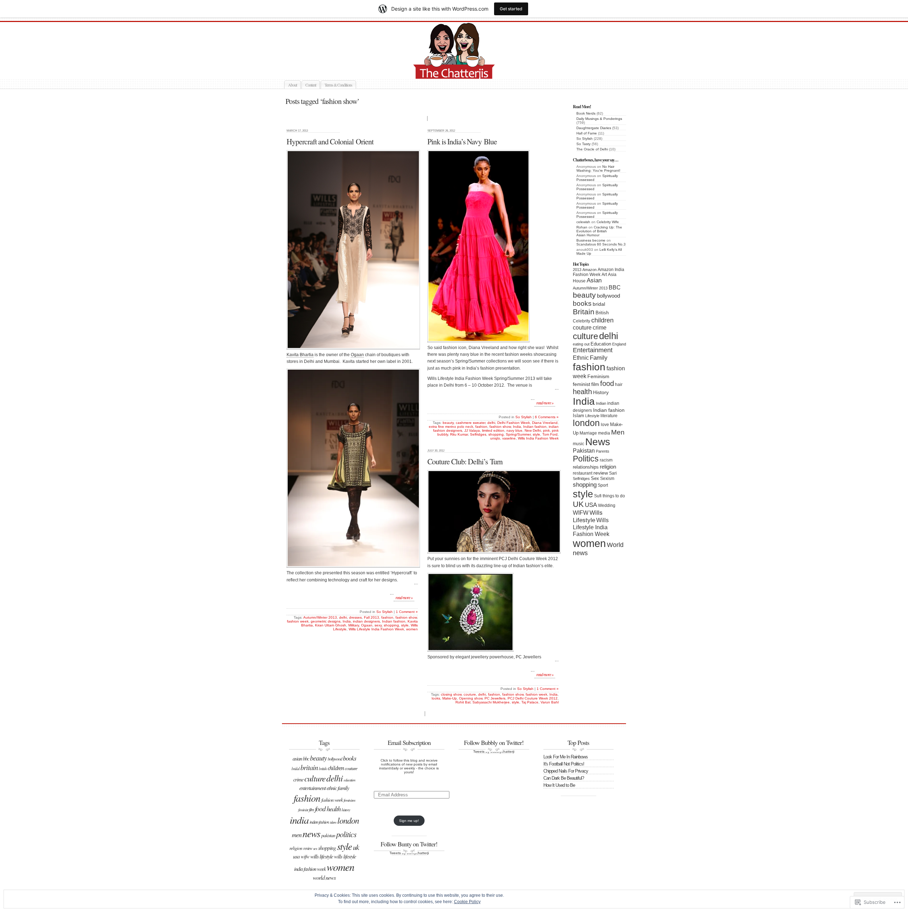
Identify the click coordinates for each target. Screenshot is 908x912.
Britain (583, 312)
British (602, 312)
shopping (585, 484)
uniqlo (495, 438)
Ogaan (357, 354)
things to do (614, 495)
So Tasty (583, 144)
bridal (599, 304)
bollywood (608, 296)
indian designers (366, 621)
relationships (586, 467)
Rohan (581, 227)
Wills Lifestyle (588, 516)
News (597, 441)
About (292, 85)
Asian (594, 280)
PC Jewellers (495, 698)
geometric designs (325, 621)
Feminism (598, 376)
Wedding (606, 505)
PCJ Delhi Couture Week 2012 (533, 698)
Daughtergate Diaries (593, 128)
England (619, 344)
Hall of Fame (586, 133)
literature (609, 415)
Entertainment (593, 350)
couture (582, 327)
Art (604, 274)
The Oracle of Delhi (592, 149)
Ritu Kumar (459, 434)
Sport (603, 485)
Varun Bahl (550, 702)
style (583, 493)
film (595, 384)
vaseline (509, 438)
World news (324, 877)
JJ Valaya (472, 430)
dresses (355, 617)
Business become (590, 240)
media (604, 433)
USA (591, 505)
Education (601, 344)
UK (578, 504)
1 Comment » (407, 612)
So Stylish (584, 138)
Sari (613, 473)
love (605, 424)
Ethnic (581, 357)
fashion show (406, 617)
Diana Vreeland (545, 423)
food (607, 383)
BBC (615, 287)
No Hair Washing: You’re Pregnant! (598, 168)
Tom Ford (550, 434)
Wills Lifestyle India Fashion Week (591, 527)
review (600, 473)
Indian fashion (609, 410)
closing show (451, 694)
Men (618, 432)
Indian (601, 403)
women (589, 543)
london (586, 423)
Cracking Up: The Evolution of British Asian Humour (599, 231)
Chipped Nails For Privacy (565, 771)
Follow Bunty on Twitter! (409, 844)
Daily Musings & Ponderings (599, 119)
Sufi (598, 496)
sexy (378, 625)
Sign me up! (409, 821)
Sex (595, 478)
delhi (608, 336)
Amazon (589, 269)
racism (606, 460)
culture (585, 336)
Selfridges (581, 478)
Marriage (588, 433)
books (582, 303)
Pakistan (584, 451)
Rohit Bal (462, 702)
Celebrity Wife (608, 222)
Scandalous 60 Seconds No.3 (601, 244)
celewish (583, 222)
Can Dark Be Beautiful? (563, 778)
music (578, 444)
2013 (577, 269)
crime (600, 327)
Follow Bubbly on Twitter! (494, 742)
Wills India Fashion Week (538, 438)
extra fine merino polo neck (451, 427)
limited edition (493, 430)
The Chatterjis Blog (462, 70)
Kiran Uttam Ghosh (330, 625)
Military (353, 625)
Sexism (607, 478)
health (582, 392)
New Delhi (533, 430)
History (601, 392)
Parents (602, 451)
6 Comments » (547, 417)
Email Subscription (409, 742)
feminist (581, 384)
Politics (586, 458)
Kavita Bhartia (300, 354)
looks (436, 698)
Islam (578, 415)
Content (310, 85)
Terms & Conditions (338, 85)
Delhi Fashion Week (513, 423)
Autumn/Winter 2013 (590, 288)
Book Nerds (586, 113)
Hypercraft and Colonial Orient (330, 141)
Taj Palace (529, 702)
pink (546, 430)
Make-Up (449, 698)
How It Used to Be (559, 785)
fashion (589, 366)
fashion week (298, 621)
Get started (511, 8)
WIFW (580, 512)
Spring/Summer (518, 434)
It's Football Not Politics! (563, 764)
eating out (581, 344)
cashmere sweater (470, 423)
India (584, 401)
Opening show (470, 698)
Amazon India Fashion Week (598, 272)
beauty (584, 295)
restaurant (582, 473)
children (602, 320)
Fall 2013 (371, 617)
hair (618, 384)
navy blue (514, 430)
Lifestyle (592, 416)
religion (608, 467)
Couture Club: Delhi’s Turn (465, 461)
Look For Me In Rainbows (565, 756)
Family (599, 357)
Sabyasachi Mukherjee (491, 702)
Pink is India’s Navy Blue (462, 141)
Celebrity (581, 321)
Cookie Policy (467, 901)
